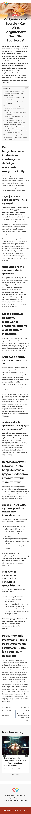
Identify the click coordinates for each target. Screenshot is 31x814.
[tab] (12, 774)
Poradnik (15, 15)
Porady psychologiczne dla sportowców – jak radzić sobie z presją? (23, 714)
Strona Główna (9, 795)
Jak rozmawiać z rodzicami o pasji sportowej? (7, 711)
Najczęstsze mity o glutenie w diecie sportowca (16, 102)
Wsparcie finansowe (10, 800)
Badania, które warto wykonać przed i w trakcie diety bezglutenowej (17, 127)
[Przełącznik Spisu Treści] (25, 88)
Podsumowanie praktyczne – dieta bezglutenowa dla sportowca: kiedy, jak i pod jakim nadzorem (15, 137)
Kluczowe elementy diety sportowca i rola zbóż (16, 113)
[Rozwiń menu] (27, 3)
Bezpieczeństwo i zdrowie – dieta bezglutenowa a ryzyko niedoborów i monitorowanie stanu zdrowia (14, 122)
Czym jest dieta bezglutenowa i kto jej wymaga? (16, 98)
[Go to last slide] (4, 755)
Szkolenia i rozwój (20, 795)
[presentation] (15, 745)
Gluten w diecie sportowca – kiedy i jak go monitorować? (16, 117)
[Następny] (26, 755)
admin (8, 769)
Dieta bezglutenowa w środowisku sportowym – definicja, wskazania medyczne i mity (14, 93)
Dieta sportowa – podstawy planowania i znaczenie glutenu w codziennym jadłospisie (15, 108)
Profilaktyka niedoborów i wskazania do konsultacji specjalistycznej (17, 131)
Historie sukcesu (22, 800)
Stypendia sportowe (15, 798)
